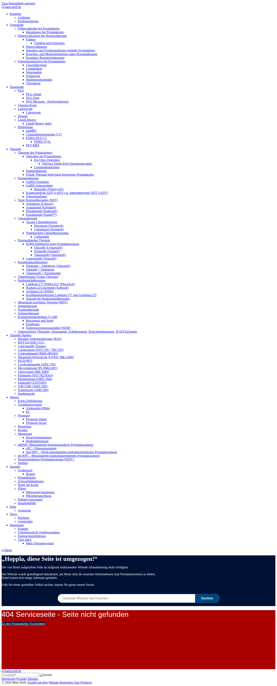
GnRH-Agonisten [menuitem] (37, 182)
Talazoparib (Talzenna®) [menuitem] (50, 255)
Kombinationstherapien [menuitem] (33, 262)
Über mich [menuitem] (24, 539)
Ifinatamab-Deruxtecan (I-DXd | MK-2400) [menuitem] (46, 357)
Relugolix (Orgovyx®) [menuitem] (48, 189)
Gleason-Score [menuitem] (27, 105)
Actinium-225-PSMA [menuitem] (40, 291)
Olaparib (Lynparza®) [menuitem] (48, 247)
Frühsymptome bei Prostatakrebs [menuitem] (39, 28)
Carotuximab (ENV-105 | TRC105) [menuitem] (40, 350)
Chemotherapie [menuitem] (27, 218)
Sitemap (33, 679)
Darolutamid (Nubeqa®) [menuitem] (41, 211)
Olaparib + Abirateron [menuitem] (40, 269)
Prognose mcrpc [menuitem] (36, 423)
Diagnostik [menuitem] (17, 87)
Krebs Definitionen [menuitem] (30, 401)
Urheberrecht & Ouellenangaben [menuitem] (39, 532)
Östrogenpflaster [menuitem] (36, 196)
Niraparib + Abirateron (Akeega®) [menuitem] (48, 266)
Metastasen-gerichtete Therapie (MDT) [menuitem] (43, 302)
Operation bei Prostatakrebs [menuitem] (43, 156)
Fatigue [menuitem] (30, 39)
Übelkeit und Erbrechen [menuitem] (49, 43)
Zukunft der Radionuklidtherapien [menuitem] (48, 298)
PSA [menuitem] (21, 90)
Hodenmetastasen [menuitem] (37, 441)
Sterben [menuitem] (23, 463)
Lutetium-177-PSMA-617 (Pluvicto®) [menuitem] (50, 284)
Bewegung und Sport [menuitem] (39, 320)
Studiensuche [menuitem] (26, 393)
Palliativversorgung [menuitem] (30, 499)
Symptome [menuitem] (17, 25)
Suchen (207, 598)
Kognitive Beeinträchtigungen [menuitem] (45, 57)
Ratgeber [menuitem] (15, 14)
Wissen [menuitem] (14, 397)
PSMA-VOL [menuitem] (42, 141)
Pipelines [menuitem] (23, 517)
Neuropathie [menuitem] (34, 72)
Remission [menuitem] (24, 426)
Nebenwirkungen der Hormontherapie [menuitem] (42, 36)
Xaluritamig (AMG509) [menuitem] (33, 390)
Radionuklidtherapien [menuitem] (31, 280)
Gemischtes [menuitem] (25, 521)
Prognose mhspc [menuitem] (36, 419)
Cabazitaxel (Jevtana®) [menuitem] (49, 229)
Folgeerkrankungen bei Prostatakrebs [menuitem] (41, 61)
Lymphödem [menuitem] (34, 68)
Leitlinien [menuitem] (24, 17)
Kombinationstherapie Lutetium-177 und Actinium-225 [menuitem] (61, 295)
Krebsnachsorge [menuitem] (28, 21)
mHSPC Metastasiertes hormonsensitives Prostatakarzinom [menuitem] (55, 444)
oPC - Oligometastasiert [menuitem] (41, 448)
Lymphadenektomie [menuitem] (46, 167)
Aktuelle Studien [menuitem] (20, 335)
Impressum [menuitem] (17, 525)
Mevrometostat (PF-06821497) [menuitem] (37, 368)
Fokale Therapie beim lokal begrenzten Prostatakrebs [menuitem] (60, 174)
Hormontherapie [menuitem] (28, 178)
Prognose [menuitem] (24, 415)
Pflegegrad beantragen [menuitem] (40, 492)
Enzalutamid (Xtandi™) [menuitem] (41, 214)
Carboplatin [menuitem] (41, 236)
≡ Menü (7, 550)
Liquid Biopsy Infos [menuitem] (39, 123)
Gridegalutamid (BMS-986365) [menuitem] (38, 353)
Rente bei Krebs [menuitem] (28, 485)
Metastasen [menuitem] (25, 433)
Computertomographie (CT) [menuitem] (44, 134)
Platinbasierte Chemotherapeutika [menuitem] (47, 233)
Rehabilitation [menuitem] (27, 477)
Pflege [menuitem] (22, 488)
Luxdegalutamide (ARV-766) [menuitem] (37, 364)
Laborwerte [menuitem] (25, 109)
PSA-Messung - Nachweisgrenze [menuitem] (47, 101)
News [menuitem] (13, 514)
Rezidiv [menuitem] (23, 430)
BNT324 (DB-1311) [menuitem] (31, 342)
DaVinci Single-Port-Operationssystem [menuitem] (67, 163)
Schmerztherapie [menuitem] (28, 313)
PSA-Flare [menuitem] (33, 98)
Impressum (9, 679)
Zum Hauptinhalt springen (18, 3)
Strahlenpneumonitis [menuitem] (39, 79)
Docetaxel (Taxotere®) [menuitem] (48, 225)
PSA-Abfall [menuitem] (33, 94)
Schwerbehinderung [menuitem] (31, 481)
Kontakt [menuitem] (23, 528)
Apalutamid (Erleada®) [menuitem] (41, 207)
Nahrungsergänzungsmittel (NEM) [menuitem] (48, 328)
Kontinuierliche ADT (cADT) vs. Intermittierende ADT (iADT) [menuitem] (67, 193)
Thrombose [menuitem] (33, 83)
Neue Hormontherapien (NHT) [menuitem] (38, 200)
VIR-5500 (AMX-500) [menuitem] (32, 386)
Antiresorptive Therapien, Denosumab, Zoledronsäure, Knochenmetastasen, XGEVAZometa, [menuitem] (78, 331)
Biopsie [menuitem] (23, 116)
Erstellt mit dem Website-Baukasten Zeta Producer (60, 682)
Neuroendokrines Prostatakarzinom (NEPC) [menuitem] (46, 459)
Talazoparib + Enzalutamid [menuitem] (43, 273)
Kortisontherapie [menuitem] (28, 309)
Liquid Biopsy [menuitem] (27, 120)
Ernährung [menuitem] (33, 324)
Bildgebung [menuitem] (25, 127)
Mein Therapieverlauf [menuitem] (40, 543)
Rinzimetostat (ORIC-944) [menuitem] (35, 379)
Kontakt (21, 679)
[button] (23, 623)
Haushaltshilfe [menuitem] (27, 503)
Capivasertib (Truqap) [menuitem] (32, 346)
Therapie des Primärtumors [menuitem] (35, 152)
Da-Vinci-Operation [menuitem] (47, 160)
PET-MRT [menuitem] (33, 145)
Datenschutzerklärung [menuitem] (32, 536)
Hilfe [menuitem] (13, 507)
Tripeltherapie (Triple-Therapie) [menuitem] (38, 276)
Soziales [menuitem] (15, 466)
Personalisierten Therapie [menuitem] (34, 240)
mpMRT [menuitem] (31, 130)
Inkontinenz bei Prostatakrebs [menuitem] (45, 32)
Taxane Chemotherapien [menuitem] (41, 222)
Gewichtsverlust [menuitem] (36, 65)
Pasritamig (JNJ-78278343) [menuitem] (35, 375)
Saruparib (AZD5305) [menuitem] (32, 382)
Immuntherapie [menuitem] (27, 306)
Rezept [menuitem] (30, 474)
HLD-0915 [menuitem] (25, 360)
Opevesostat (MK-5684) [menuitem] (33, 371)
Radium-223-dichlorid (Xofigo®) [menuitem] (47, 287)
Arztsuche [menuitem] (24, 510)
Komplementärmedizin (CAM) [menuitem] (37, 317)
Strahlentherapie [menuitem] (36, 171)
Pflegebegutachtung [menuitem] (38, 496)
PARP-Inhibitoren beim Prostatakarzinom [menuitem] (52, 244)
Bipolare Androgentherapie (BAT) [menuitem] (40, 339)
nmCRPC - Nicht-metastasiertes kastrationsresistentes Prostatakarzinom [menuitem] (71, 452)
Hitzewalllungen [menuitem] (36, 46)
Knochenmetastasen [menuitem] (39, 437)
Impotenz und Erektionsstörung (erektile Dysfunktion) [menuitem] (60, 50)
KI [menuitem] (27, 412)
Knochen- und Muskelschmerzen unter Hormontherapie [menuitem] (61, 54)
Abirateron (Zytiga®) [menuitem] (39, 203)
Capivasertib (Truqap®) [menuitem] (41, 258)
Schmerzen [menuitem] (33, 76)
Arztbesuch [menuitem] (25, 470)
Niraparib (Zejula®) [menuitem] (47, 251)
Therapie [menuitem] (15, 149)
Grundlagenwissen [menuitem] (30, 404)
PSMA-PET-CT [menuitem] (36, 138)
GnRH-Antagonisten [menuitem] (39, 185)
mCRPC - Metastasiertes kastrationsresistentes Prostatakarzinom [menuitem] (59, 455)
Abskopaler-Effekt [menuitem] (38, 408)
